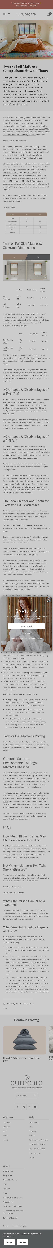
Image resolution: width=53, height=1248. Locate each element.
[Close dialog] (49, 600)
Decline (22, 1242)
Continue (26, 633)
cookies (23, 1233)
